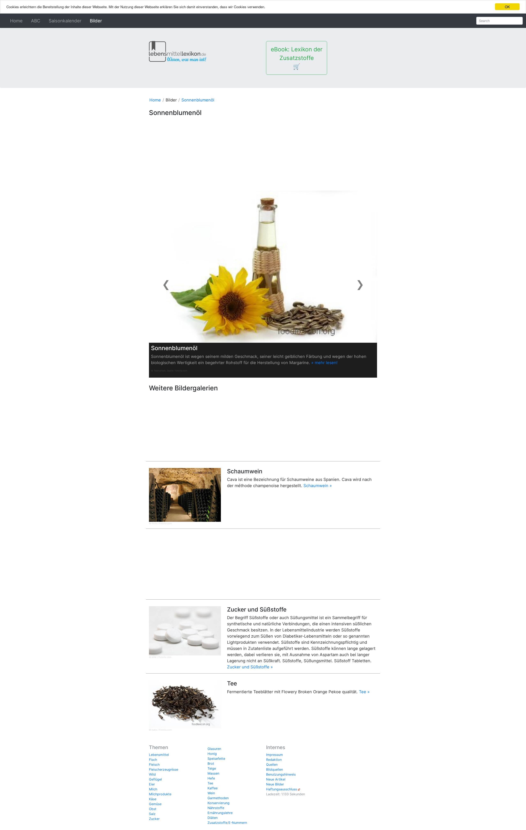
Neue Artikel (275, 779)
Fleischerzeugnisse (163, 769)
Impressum (274, 755)
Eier (152, 784)
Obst (152, 809)
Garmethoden (218, 798)
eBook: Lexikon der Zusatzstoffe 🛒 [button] (296, 58)
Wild (152, 774)
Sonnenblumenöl (197, 100)
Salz (152, 814)
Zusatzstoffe (217, 823)
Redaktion (274, 760)
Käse (152, 799)
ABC (35, 20)
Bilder (96, 20)
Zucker (154, 819)
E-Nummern (237, 823)
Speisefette (216, 758)
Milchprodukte (160, 794)
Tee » (364, 691)
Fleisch (154, 764)
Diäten (213, 818)
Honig (212, 754)
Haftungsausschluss (281, 789)
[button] (166, 284)
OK (507, 6)
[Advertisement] (263, 147)
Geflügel (155, 779)
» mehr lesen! (324, 362)
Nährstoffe (216, 808)
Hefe (211, 778)
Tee (210, 783)
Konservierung (219, 803)
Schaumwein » (317, 485)
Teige (212, 768)
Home (17, 20)
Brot (211, 763)
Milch (153, 789)
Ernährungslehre (220, 813)
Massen (213, 773)
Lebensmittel (159, 755)
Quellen (272, 764)
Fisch (153, 760)
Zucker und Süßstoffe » (250, 666)
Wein (211, 793)
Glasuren (214, 749)
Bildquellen (274, 769)
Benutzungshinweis (281, 774)
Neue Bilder (275, 784)
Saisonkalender (65, 20)
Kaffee (213, 788)
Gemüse (155, 804)
